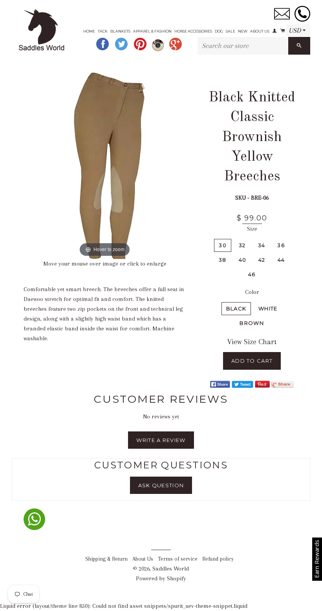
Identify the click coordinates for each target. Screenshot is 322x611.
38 (223, 260)
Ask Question (161, 485)
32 (242, 245)
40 (243, 260)
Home (89, 31)
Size (252, 228)
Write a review (160, 440)
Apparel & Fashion (152, 31)
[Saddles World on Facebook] (103, 49)
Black (236, 308)
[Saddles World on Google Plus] (176, 49)
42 (261, 260)
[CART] (282, 28)
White (268, 308)
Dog (219, 31)
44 (281, 260)
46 (252, 274)
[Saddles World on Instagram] (158, 49)
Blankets (120, 31)
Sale (230, 31)
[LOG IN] (274, 28)
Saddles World (170, 568)
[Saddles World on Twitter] (122, 49)
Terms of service (178, 559)
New (242, 31)
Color (252, 291)
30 (223, 245)
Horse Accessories (193, 31)
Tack (103, 31)
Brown (252, 323)
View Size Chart (251, 342)
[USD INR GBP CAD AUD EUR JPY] (298, 30)
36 (281, 245)
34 (261, 245)
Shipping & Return (106, 559)
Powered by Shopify (161, 578)
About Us (259, 31)
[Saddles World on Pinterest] (141, 49)
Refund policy (218, 559)
